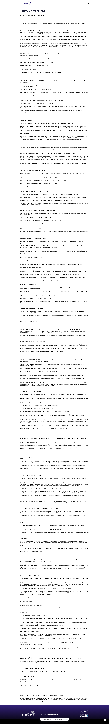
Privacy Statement (47, 722)
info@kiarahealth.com (82, 693)
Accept (66, 719)
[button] (88, 3)
